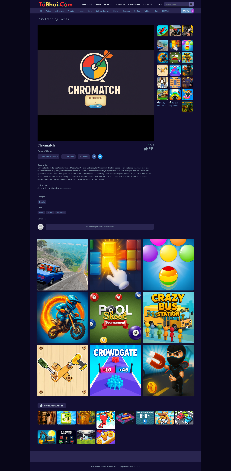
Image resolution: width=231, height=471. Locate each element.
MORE (186, 11)
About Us (108, 4)
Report (85, 156)
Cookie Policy (134, 4)
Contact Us (148, 4)
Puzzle (42, 202)
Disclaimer (120, 4)
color (41, 212)
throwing (61, 212)
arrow (50, 212)
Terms (98, 4)
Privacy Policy (86, 4)
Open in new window (49, 156)
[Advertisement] (169, 127)
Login (159, 4)
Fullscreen (70, 156)
